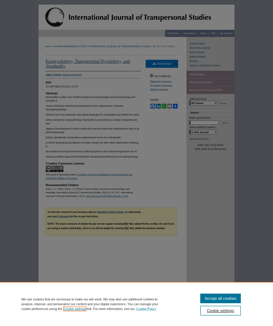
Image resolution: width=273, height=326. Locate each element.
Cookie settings (75, 309)
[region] (136, 304)
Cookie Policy (146, 309)
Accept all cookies (220, 298)
